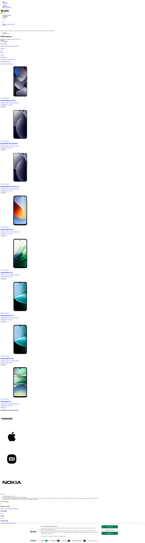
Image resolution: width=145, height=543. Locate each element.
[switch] (58, 541)
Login (5, 25)
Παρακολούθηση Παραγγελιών (9, 24)
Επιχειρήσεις (5, 2)
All (1, 59)
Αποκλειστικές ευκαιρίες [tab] (11, 39)
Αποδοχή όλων (110, 526)
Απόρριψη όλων (109, 533)
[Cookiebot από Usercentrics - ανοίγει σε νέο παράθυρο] (33, 541)
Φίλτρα (3, 40)
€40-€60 (9, 63)
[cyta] (4, 12)
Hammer (14, 46)
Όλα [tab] (1, 39)
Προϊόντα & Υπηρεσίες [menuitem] (7, 15)
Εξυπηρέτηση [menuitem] (5, 16)
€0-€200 (3, 59)
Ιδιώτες (4, 1)
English (7, 6)
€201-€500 (7, 59)
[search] (3, 20)
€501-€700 (11, 59)
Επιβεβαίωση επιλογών (109, 530)
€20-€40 (6, 63)
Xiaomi (1, 46)
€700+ (14, 59)
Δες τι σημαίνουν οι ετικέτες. (33, 499)
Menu (2, 13)
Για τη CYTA (5, 3)
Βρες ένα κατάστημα (7, 7)
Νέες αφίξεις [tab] (18, 39)
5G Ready (2, 54)
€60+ (12, 63)
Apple (8, 46)
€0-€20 (3, 63)
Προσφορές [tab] (4, 39)
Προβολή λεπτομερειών (92, 540)
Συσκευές (4, 32)
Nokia (17, 46)
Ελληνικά (4, 5)
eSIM (1, 50)
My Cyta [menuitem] (4, 17)
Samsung (5, 46)
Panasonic (11, 46)
